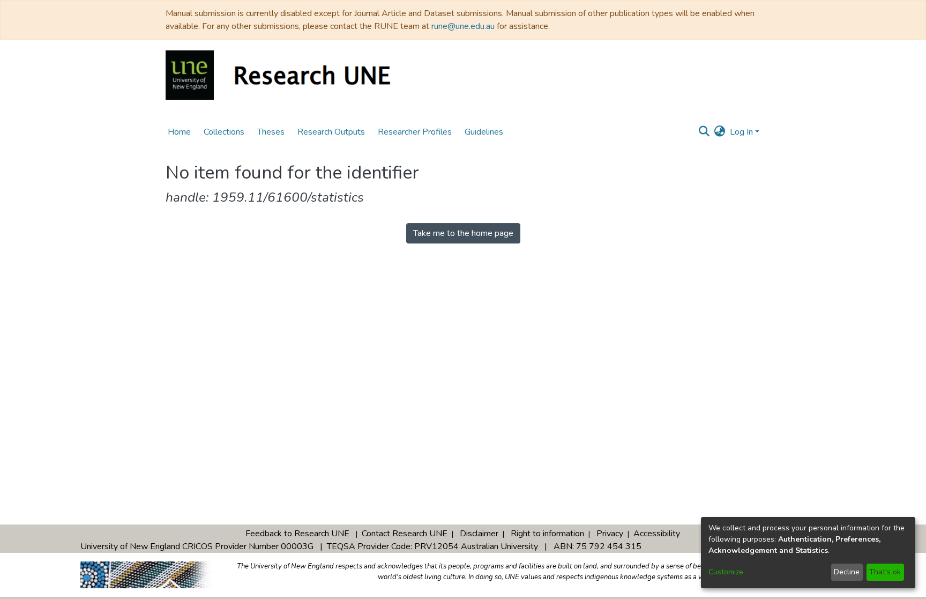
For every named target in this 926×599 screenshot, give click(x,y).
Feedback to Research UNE (297, 533)
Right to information (547, 533)
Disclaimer (479, 533)
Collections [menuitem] (224, 132)
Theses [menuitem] (271, 132)
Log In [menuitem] (741, 132)
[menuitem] (720, 131)
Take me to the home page (463, 233)
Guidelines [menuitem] (484, 132)
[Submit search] (704, 131)
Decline (847, 572)
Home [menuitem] (179, 132)
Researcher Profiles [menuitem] (415, 132)
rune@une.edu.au (463, 26)
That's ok (885, 572)
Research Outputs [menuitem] (331, 132)
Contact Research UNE (404, 533)
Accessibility (656, 533)
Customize (725, 572)
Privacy (609, 533)
